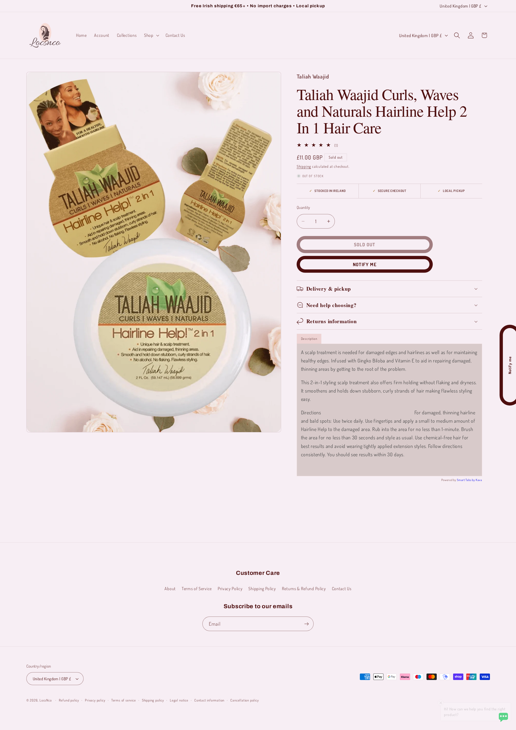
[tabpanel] (389, 410)
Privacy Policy (230, 588)
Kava (479, 480)
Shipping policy (153, 700)
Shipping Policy (262, 588)
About (169, 588)
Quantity (303, 207)
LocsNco (46, 700)
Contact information (209, 700)
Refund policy (69, 700)
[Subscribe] (306, 624)
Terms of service (123, 700)
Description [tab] (309, 339)
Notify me (365, 264)
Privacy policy (95, 700)
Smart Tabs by (466, 480)
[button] (151, 35)
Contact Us (342, 588)
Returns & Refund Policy (304, 588)
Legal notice (179, 700)
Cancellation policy (244, 700)
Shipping (304, 166)
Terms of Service (197, 588)
